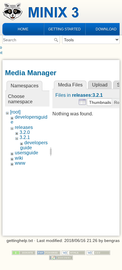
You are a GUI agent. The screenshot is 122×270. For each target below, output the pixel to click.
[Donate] (24, 252)
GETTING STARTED (64, 29)
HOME (23, 29)
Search (57, 40)
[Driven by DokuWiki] (61, 257)
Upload (99, 84)
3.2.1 (25, 137)
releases (24, 127)
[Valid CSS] (98, 252)
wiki (19, 158)
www (20, 163)
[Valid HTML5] (73, 252)
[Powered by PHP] (48, 252)
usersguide (26, 152)
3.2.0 (25, 132)
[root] (15, 111)
